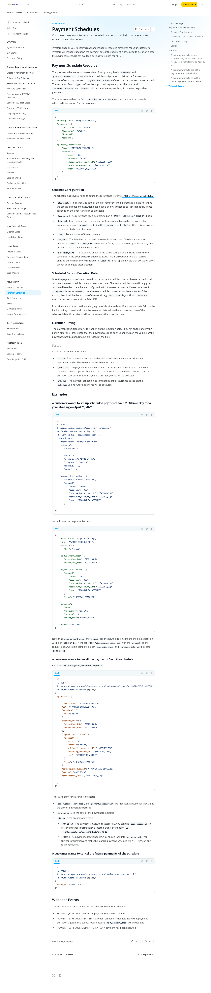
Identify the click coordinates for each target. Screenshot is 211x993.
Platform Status (20, 33)
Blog (15, 28)
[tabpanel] (104, 148)
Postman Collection (22, 22)
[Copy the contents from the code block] (147, 111)
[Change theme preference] (202, 4)
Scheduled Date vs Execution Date (187, 36)
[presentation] (104, 733)
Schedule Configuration (181, 32)
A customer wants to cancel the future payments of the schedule (186, 80)
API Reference (32, 12)
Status (174, 45)
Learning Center (50, 12)
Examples (173, 50)
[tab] (57, 111)
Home (10, 12)
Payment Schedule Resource (182, 27)
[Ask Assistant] (151, 111)
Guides (19, 12)
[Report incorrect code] (142, 111)
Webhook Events (176, 86)
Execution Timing (179, 41)
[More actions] (152, 29)
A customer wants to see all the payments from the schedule (186, 72)
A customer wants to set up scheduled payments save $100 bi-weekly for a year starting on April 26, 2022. (188, 60)
